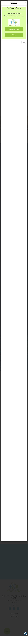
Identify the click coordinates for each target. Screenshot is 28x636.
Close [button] (23, 42)
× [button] (25, 2)
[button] (14, 29)
